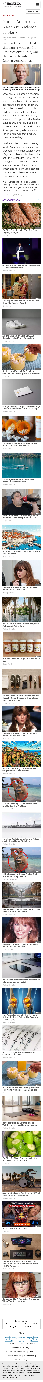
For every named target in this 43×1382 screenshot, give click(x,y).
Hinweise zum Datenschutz (15, 1351)
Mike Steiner (29, 1355)
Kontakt (20, 1344)
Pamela (5, 15)
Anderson (12, 15)
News (12, 1344)
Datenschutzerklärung (20, 1348)
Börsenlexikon (21, 1321)
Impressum (30, 1344)
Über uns (32, 1351)
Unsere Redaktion (14, 1355)
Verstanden (10, 1377)
